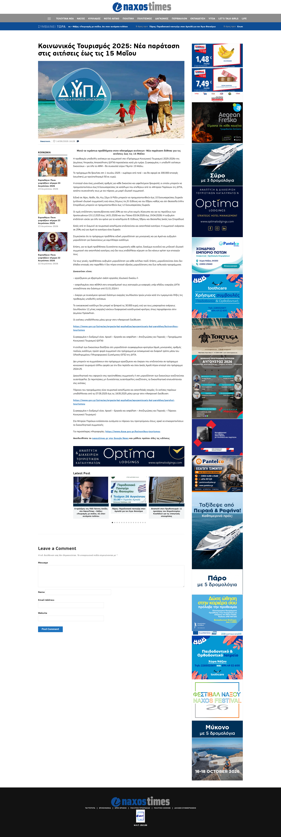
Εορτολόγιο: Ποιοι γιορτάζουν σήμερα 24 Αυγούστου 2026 (49, 183)
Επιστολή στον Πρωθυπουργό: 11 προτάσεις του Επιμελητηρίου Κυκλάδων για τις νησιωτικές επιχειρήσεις (166, 512)
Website (42, 613)
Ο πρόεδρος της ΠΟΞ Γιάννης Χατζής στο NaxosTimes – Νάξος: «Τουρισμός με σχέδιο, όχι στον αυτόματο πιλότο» (91, 512)
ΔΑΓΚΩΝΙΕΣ (161, 18)
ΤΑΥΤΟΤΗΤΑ (90, 808)
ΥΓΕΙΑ (212, 18)
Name (41, 592)
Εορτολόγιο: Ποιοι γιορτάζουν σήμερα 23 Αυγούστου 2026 (49, 220)
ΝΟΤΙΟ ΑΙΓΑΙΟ (111, 18)
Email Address (46, 600)
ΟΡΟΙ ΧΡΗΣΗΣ (120, 808)
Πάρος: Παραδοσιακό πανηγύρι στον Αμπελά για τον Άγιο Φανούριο (149, 26)
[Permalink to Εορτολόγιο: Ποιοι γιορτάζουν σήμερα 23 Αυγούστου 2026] (52, 205)
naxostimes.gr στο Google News (110, 438)
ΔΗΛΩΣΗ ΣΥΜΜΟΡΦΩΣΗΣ (185, 808)
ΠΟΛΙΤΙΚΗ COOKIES (162, 808)
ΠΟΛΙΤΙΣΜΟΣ (144, 18)
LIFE (244, 18)
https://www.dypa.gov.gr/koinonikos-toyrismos (132, 431)
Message (43, 562)
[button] (181, 500)
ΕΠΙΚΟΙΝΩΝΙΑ (105, 808)
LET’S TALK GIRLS (228, 18)
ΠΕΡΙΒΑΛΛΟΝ (179, 18)
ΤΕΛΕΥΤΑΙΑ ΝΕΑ (65, 18)
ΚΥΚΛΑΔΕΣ (94, 18)
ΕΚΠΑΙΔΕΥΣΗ (197, 18)
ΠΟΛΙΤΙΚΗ (128, 18)
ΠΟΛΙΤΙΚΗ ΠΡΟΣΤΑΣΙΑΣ (140, 808)
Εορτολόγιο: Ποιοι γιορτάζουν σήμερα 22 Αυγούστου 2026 (49, 258)
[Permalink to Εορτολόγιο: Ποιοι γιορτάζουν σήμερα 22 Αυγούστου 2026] (52, 243)
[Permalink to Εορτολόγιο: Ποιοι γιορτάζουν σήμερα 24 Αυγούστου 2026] (52, 168)
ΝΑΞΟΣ (81, 18)
